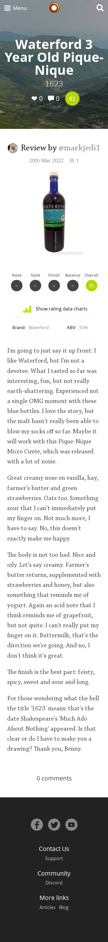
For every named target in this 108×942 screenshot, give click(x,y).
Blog (64, 907)
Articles (47, 907)
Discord (54, 883)
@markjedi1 (80, 148)
